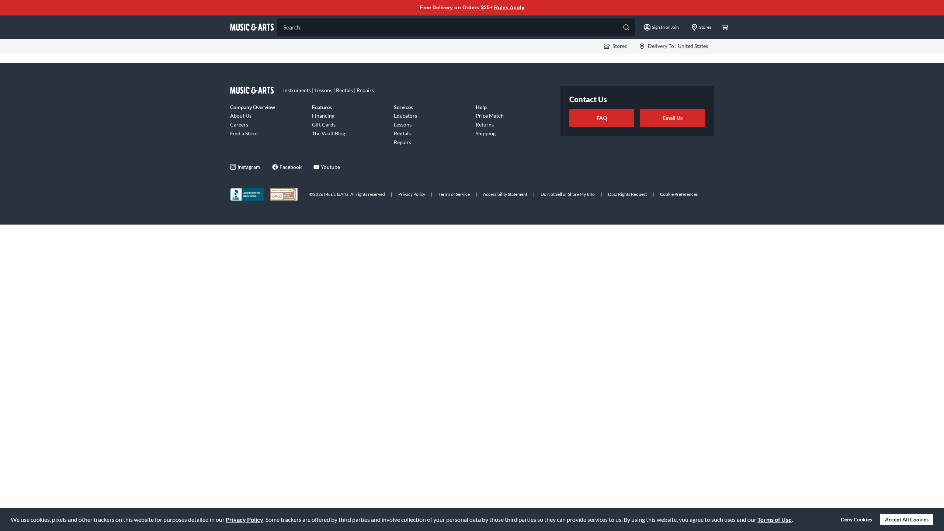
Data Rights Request (627, 194)
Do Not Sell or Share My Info (568, 194)
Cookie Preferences (679, 194)
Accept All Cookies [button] (907, 519)
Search (291, 27)
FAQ (602, 118)
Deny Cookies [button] (856, 519)
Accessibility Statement (505, 194)
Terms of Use (774, 519)
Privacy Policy (244, 519)
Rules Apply (509, 7)
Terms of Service (454, 194)
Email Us (673, 118)
